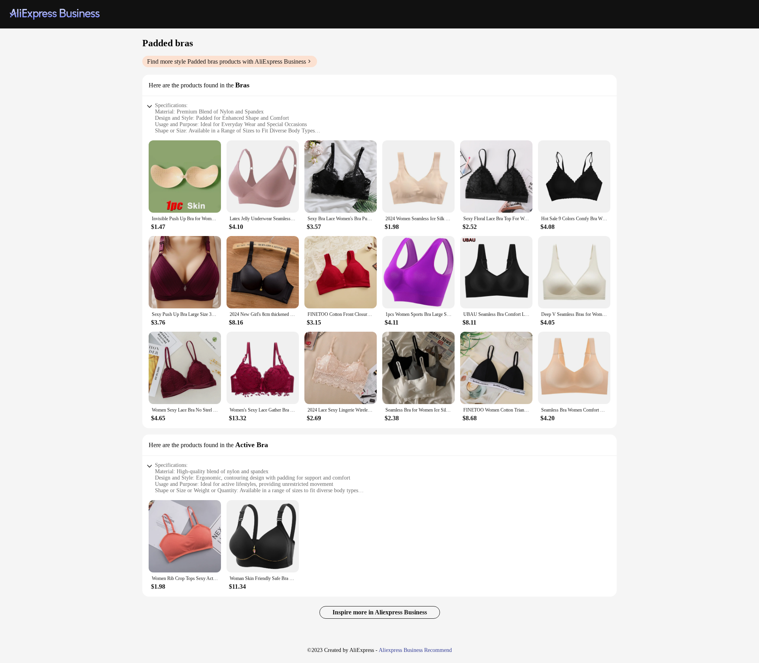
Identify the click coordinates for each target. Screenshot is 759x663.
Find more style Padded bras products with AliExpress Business (226, 61)
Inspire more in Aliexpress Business (379, 612)
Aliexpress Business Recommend (415, 650)
